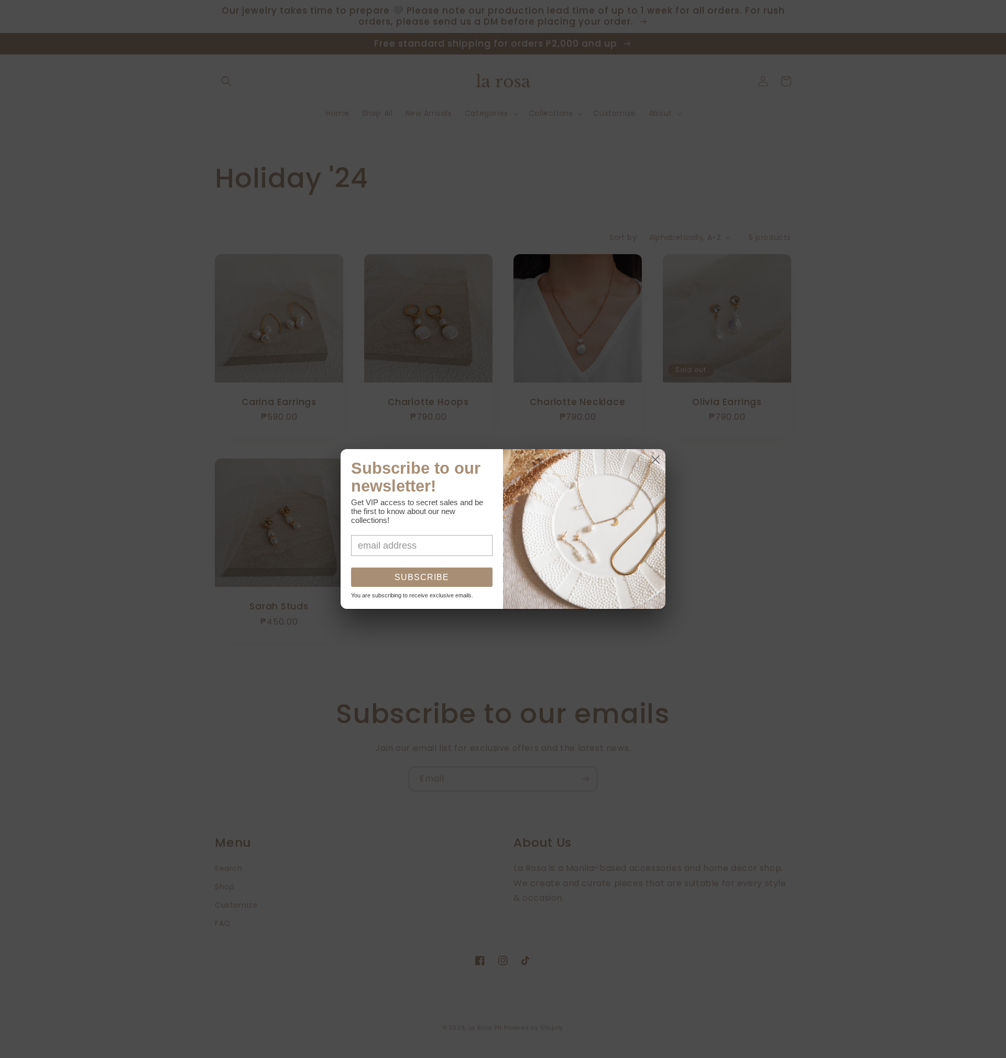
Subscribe (422, 577)
